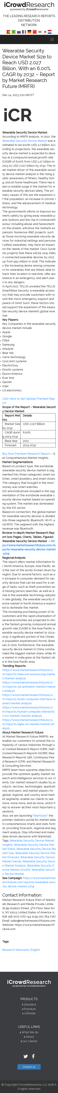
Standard (30, 1004)
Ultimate (30, 1013)
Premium (30, 1009)
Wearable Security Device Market (24, 140)
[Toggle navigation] (52, 39)
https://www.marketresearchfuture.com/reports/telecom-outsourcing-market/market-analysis (28, 674)
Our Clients (30, 1041)
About (30, 1036)
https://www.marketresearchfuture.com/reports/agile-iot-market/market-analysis (28, 724)
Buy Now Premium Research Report (26, 453)
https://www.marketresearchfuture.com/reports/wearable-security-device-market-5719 (29, 882)
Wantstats (40, 815)
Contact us (29, 1066)
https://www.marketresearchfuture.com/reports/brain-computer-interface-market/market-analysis (28, 699)
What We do (30, 1032)
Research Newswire (15, 949)
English (35, 949)
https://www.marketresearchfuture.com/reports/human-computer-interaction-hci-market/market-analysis (28, 711)
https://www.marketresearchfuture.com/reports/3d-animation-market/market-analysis (29, 686)
